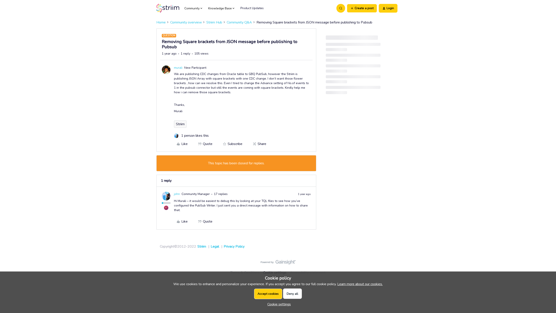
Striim (180, 124)
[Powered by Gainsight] (278, 263)
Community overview (186, 22)
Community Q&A (239, 22)
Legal (215, 246)
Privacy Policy (234, 246)
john (177, 194)
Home (161, 22)
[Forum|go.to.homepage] (167, 8)
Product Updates (252, 8)
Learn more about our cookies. (360, 284)
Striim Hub (214, 22)
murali (178, 68)
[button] (362, 8)
